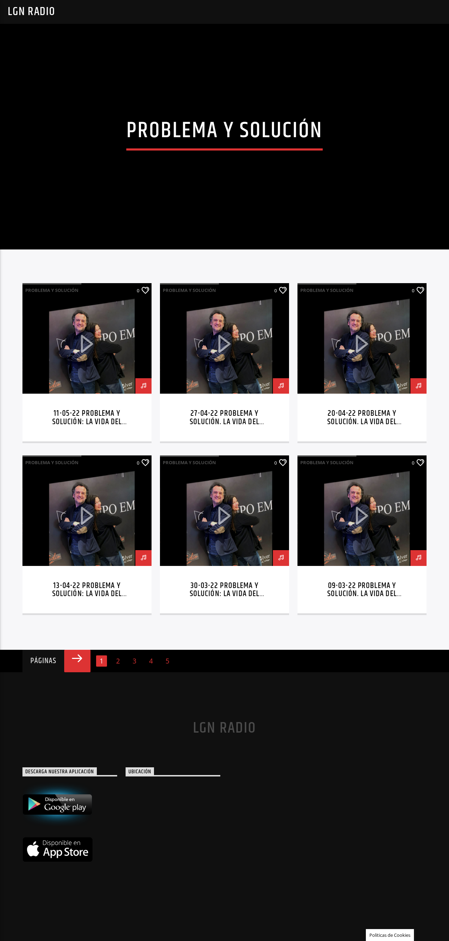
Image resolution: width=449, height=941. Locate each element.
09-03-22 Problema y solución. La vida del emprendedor (362, 594)
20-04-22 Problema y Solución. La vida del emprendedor (362, 421)
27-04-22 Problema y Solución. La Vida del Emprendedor (224, 421)
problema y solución (52, 290)
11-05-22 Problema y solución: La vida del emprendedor (87, 421)
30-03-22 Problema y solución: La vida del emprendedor (225, 594)
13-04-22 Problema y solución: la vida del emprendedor (87, 594)
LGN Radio (31, 12)
